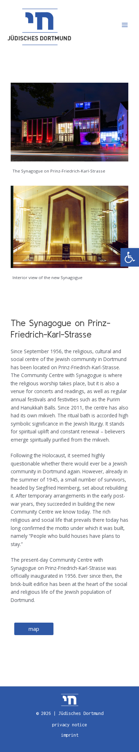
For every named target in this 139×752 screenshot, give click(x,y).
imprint (69, 735)
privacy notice (69, 724)
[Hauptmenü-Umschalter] (125, 25)
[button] (129, 257)
